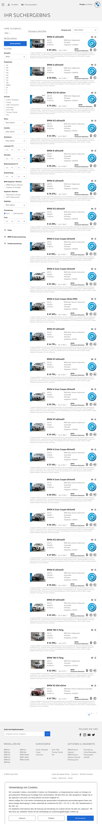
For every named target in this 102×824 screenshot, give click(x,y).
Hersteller (7, 53)
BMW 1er (7, 750)
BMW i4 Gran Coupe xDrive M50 (62, 299)
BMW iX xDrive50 (55, 37)
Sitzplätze (7, 201)
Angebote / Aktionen (11, 191)
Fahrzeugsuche (73, 760)
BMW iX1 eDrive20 (55, 329)
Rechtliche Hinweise (86, 774)
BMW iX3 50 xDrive (56, 92)
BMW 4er (7, 757)
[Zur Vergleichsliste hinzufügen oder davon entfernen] (92, 37)
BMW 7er (23, 750)
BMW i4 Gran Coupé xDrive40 (61, 238)
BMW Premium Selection (14, 185)
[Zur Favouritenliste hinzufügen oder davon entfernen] (95, 37)
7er (7, 80)
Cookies (54, 778)
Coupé (8, 102)
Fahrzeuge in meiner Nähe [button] (37, 31)
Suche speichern (15, 43)
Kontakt (70, 778)
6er (7, 78)
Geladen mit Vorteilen (13, 187)
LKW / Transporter (12, 105)
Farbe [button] (10, 230)
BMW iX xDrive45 (55, 180)
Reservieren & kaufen (13, 195)
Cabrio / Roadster (12, 100)
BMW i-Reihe (24, 757)
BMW (6, 33)
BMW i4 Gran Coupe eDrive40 (61, 449)
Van (7, 115)
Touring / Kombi (11, 112)
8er (7, 83)
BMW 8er (23, 752)
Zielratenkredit (18, 213)
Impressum (74, 774)
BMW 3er (7, 755)
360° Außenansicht (13, 197)
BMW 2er (7, 752)
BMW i (8, 85)
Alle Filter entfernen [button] (10, 38)
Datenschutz (62, 778)
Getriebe (7, 128)
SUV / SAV (10, 110)
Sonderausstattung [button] (15, 244)
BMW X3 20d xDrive (56, 685)
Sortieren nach (66, 30)
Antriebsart (8, 137)
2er (7, 68)
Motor (6, 119)
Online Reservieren (90, 752)
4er (7, 73)
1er (7, 65)
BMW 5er (7, 760)
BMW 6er (7, 762)
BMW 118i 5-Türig (55, 630)
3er (7, 70)
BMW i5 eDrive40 (55, 150)
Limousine (9, 107)
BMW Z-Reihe (24, 760)
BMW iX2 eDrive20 (56, 120)
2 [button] (91, 713)
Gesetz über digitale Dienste (61, 774)
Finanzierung (88, 750)
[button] (3, 4)
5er (7, 75)
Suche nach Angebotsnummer (14, 729)
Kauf (7, 213)
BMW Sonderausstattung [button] (17, 237)
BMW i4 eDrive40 (55, 64)
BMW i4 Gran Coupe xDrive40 (61, 389)
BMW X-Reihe (24, 755)
